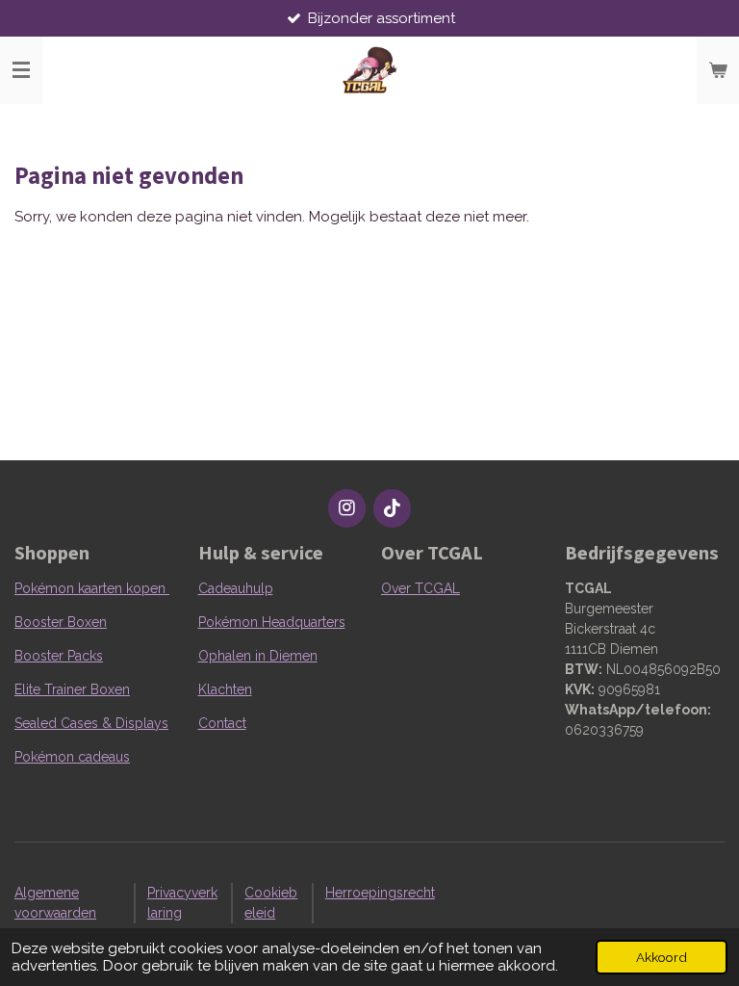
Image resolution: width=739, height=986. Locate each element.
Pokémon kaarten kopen (91, 588)
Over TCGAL (420, 588)
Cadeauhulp (235, 588)
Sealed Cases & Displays (91, 723)
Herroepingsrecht (380, 892)
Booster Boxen (60, 622)
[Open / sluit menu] (21, 70)
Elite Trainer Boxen (72, 689)
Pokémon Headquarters (271, 622)
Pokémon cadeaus (72, 757)
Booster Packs (58, 655)
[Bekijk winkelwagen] (718, 70)
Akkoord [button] (661, 957)
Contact (222, 723)
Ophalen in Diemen (258, 655)
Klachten (225, 689)
